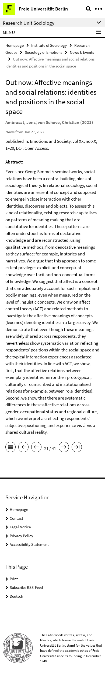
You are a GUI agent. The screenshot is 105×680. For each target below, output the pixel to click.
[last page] (77, 448)
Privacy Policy (21, 535)
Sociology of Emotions (43, 52)
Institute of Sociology (49, 45)
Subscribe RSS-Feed (26, 587)
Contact (16, 518)
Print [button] (14, 578)
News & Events (82, 52)
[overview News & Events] (10, 448)
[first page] (23, 448)
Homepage (14, 45)
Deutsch (16, 596)
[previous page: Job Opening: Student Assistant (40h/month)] (36, 448)
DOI (19, 148)
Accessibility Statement (29, 544)
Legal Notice (20, 526)
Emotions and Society (50, 141)
